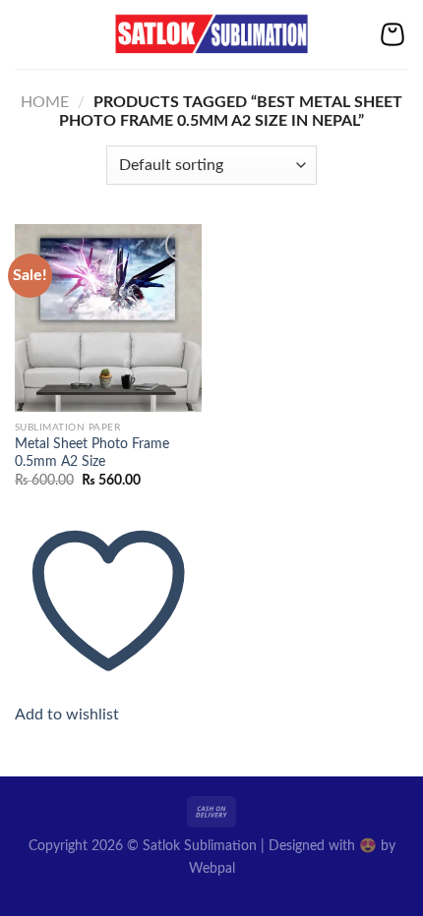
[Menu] (26, 34)
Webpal (212, 868)
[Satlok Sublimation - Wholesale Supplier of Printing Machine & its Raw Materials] (212, 34)
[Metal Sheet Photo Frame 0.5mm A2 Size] (108, 317)
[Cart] (392, 34)
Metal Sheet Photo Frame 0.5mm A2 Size (92, 453)
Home (45, 102)
